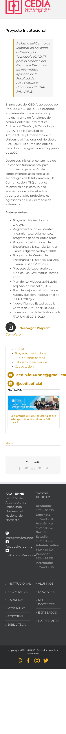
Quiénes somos (33, 358)
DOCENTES (46, 592)
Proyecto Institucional (31, 353)
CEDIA (19, 349)
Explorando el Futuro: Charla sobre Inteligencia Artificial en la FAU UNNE (33, 419)
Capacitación (24, 366)
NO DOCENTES (46, 602)
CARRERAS (16, 600)
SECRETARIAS (18, 592)
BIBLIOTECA (17, 624)
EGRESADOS (47, 612)
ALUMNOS (45, 583)
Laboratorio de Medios (31, 362)
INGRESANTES (48, 620)
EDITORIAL (16, 616)
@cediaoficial (29, 383)
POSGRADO (16, 608)
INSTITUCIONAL (18, 583)
